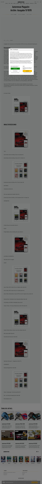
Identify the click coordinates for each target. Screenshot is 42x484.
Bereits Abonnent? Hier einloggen (27, 72)
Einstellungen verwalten (15, 71)
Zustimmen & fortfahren (15, 69)
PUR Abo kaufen (27, 71)
